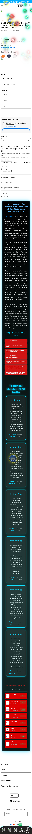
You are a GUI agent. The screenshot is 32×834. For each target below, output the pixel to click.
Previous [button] (1, 2)
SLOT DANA (9, 216)
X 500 (4, 106)
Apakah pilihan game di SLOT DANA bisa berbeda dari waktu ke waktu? (15, 373)
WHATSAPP (22, 831)
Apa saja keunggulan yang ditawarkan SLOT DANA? (16, 362)
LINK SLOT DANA (8, 79)
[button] (16, 177)
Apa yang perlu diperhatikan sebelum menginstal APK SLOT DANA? (16, 367)
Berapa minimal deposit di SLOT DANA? (14, 345)
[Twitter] (5, 196)
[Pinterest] (8, 196)
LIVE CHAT (27, 831)
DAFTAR (15, 831)
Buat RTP (28, 162)
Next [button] (30, 2)
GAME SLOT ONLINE (8, 85)
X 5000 (5, 95)
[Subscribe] (25, 814)
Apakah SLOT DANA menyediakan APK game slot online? (15, 356)
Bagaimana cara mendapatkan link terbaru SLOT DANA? (15, 351)
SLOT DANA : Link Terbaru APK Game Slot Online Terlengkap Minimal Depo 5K (16, 2)
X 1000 (4, 101)
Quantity (4, 136)
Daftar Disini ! (24, 2)
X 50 (3, 112)
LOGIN (9, 831)
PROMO (3, 831)
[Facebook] (2, 196)
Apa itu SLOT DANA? (11, 341)
